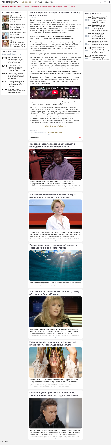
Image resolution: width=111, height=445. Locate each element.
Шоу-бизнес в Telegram (55, 126)
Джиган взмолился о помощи (12, 6)
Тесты (27, 6)
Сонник (72, 6)
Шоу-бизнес (26, 2)
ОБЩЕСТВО (49, 2)
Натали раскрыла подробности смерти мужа (46, 6)
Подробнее (34, 138)
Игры (66, 6)
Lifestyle (38, 2)
